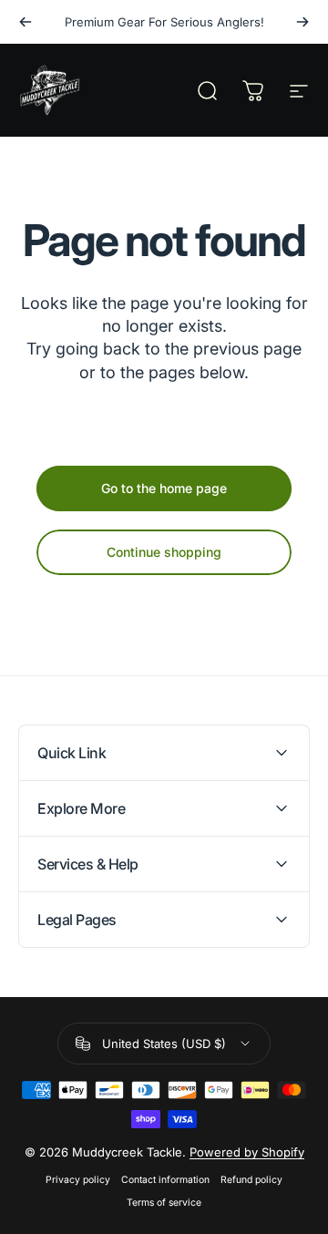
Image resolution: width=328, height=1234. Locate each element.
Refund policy (251, 1180)
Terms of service (164, 1202)
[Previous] (25, 22)
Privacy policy (78, 1180)
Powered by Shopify (247, 1152)
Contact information (165, 1180)
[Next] (302, 22)
